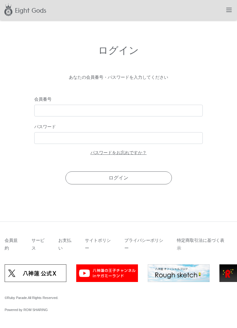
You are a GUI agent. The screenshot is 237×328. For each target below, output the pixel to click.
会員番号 (43, 99)
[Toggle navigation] (229, 10)
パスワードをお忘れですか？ (118, 152)
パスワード (45, 126)
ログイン (118, 177)
